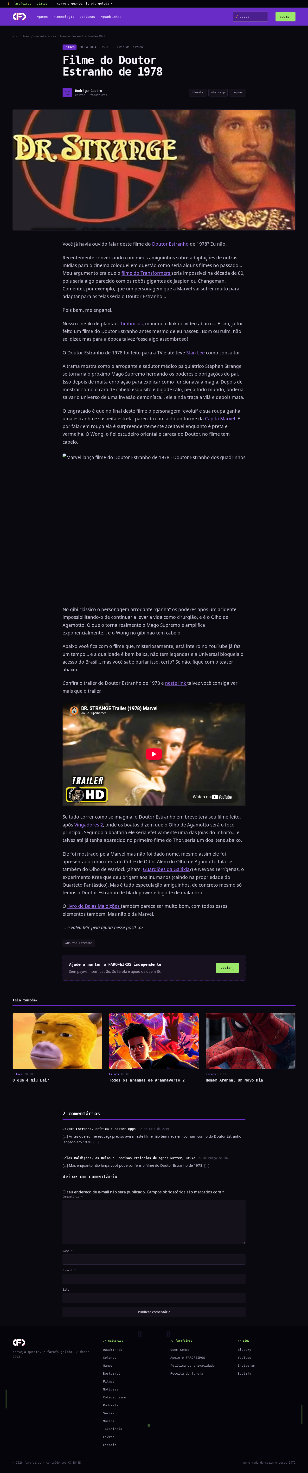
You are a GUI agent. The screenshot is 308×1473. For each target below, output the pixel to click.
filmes (24, 36)
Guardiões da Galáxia (166, 869)
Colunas (109, 1357)
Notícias (110, 1389)
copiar (237, 92)
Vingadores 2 (88, 825)
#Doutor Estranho (78, 943)
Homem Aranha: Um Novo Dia (234, 1080)
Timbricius (131, 323)
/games (42, 17)
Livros (109, 1437)
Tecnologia (112, 1429)
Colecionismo (114, 1397)
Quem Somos (180, 1349)
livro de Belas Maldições (94, 906)
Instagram (246, 1365)
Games (108, 1365)
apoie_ (285, 16)
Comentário (73, 1196)
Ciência (109, 1445)
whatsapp (218, 92)
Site (66, 1289)
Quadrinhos (112, 1349)
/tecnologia (63, 17)
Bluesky (244, 1349)
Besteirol (111, 1373)
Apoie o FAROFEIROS (187, 1357)
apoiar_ (227, 967)
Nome (68, 1251)
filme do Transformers (146, 273)
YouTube (244, 1357)
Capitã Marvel (220, 419)
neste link (176, 683)
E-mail (69, 1270)
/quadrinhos (111, 17)
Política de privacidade (192, 1365)
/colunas (87, 17)
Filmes (69, 47)
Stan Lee (196, 353)
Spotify (244, 1373)
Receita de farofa (186, 1373)
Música (109, 1421)
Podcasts (110, 1405)
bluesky (198, 92)
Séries (109, 1413)
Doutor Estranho (170, 244)
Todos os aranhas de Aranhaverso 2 (147, 1080)
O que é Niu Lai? (31, 1080)
